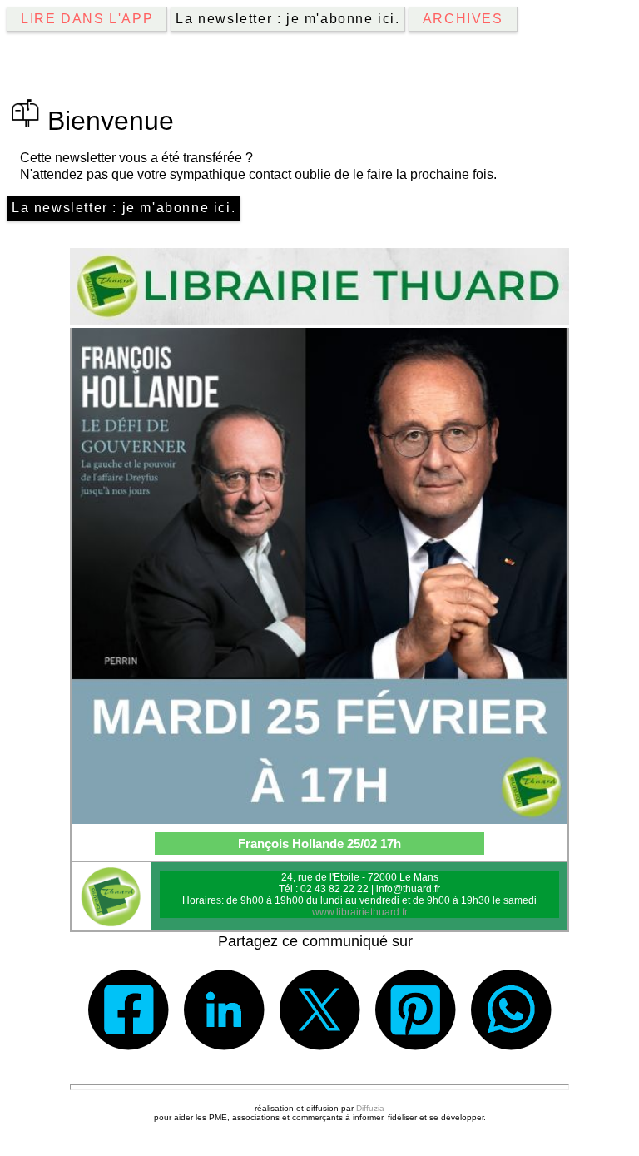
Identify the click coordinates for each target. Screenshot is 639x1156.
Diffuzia (370, 1108)
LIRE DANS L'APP (87, 19)
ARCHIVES (463, 19)
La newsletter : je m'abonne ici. (287, 19)
